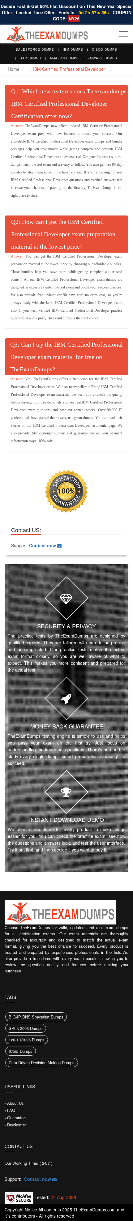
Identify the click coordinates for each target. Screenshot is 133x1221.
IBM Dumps (73, 49)
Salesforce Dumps (35, 49)
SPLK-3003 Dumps (26, 1028)
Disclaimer (16, 1125)
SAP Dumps (30, 58)
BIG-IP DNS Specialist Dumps (36, 1017)
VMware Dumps (102, 58)
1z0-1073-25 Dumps (27, 1040)
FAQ (11, 1110)
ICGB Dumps (20, 1051)
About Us (15, 1103)
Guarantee (16, 1118)
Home (13, 69)
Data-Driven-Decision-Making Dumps (42, 1062)
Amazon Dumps (64, 58)
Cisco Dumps (104, 49)
